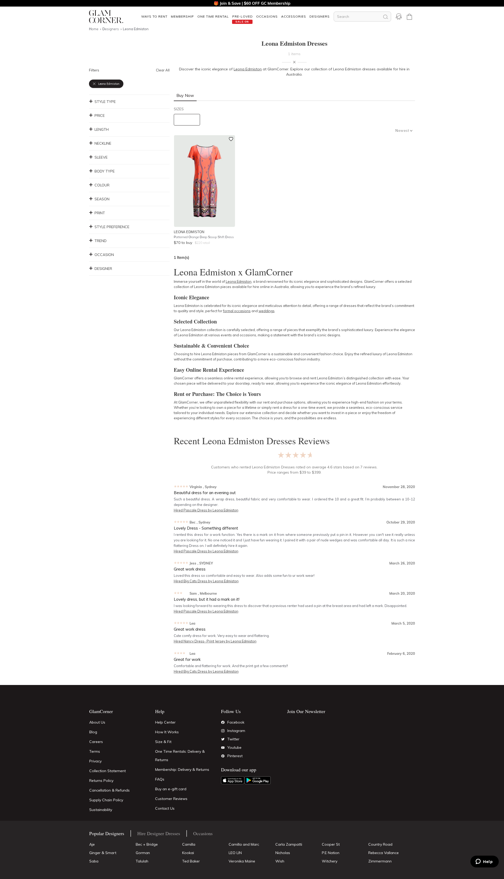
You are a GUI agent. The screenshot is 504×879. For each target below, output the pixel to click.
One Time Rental (213, 16)
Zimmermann (380, 861)
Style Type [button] (105, 101)
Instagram (236, 730)
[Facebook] (223, 722)
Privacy (95, 761)
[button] (154, 16)
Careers (96, 741)
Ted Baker (191, 861)
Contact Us (165, 808)
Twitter (233, 739)
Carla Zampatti (288, 844)
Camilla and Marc (244, 844)
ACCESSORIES (293, 16)
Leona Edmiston (189, 232)
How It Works (167, 732)
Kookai (188, 852)
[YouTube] (223, 748)
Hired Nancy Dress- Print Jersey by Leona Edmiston (215, 641)
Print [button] (99, 213)
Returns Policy (101, 780)
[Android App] (257, 780)
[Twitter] (223, 739)
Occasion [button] (104, 254)
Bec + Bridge (147, 844)
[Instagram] (223, 731)
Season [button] (101, 199)
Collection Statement (107, 770)
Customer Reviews (171, 798)
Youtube (234, 747)
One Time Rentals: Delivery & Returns (180, 755)
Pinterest (235, 756)
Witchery (329, 861)
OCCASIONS (267, 16)
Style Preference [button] (111, 226)
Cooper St (331, 844)
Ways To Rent (154, 16)
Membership (182, 16)
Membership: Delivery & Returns (182, 769)
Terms (94, 751)
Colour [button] (101, 185)
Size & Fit (163, 741)
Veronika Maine (242, 861)
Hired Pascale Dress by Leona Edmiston (206, 510)
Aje (92, 844)
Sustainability (100, 809)
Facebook (235, 722)
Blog (93, 732)
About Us (97, 722)
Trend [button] (100, 240)
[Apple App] (232, 780)
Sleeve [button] (101, 157)
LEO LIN (235, 852)
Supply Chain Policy (106, 800)
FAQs (159, 779)
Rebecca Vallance (383, 852)
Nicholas (282, 852)
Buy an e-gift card (170, 789)
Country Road (380, 844)
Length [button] (101, 129)
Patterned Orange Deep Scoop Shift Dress (204, 237)
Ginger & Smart (102, 852)
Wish (279, 861)
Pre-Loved (242, 16)
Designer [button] (103, 268)
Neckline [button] (102, 143)
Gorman (143, 852)
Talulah (142, 861)
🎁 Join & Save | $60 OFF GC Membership (252, 3)
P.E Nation (330, 852)
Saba (93, 861)
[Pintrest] (223, 756)
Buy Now (185, 95)
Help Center (165, 722)
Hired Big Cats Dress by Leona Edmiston (206, 581)
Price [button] (99, 115)
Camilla (188, 844)
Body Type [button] (104, 171)
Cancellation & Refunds (109, 790)
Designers (319, 16)
